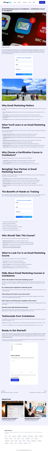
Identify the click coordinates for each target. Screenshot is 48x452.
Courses (19, 2)
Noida (10, 436)
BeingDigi (23, 450)
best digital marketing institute (7, 337)
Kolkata (28, 440)
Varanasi (36, 436)
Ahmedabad (7, 440)
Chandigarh (27, 438)
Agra (15, 438)
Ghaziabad (24, 436)
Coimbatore (20, 443)
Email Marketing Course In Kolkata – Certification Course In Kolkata (10, 419)
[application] (21, 2)
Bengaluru (6, 443)
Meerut (19, 438)
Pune (32, 438)
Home (15, 2)
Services (24, 2)
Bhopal (16, 440)
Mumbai (36, 438)
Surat (29, 443)
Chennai (11, 443)
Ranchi (24, 440)
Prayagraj (40, 436)
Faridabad (19, 436)
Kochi (15, 443)
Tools (30, 2)
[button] (42, 2)
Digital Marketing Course (11, 420)
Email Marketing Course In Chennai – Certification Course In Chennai (33, 419)
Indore (12, 440)
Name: (17, 59)
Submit (24, 74)
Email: (17, 64)
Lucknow (6, 438)
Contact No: (18, 69)
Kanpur (11, 438)
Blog (34, 2)
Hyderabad (39, 440)
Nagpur (25, 443)
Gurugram (14, 436)
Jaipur (23, 438)
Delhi (6, 436)
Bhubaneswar (34, 440)
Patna (20, 440)
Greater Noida (30, 436)
